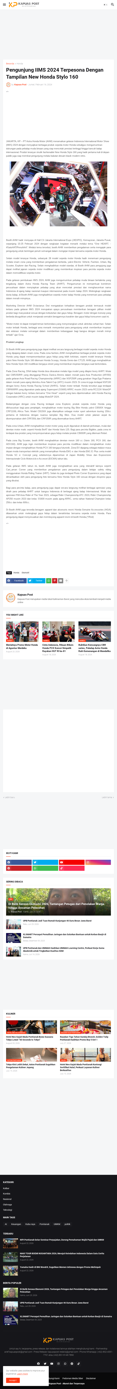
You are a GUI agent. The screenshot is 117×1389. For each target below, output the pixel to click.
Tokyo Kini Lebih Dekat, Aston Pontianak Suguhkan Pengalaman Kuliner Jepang (30, 1066)
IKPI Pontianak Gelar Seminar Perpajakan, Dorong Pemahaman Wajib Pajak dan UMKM (62, 1240)
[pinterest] (19, 868)
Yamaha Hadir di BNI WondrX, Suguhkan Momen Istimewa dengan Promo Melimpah (60, 1267)
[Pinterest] (54, 580)
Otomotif (25, 573)
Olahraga (7, 1204)
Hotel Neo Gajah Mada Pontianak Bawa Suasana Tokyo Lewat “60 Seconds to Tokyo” (29, 1038)
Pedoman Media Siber (72, 1378)
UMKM (57, 1224)
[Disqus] (58, 752)
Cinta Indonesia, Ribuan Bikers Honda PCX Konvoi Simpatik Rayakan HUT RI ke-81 (57, 648)
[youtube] (72, 862)
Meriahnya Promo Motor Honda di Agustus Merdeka (22, 646)
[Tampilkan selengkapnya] (66, 580)
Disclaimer (91, 1378)
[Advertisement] (58, 34)
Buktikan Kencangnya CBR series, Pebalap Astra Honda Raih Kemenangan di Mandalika (94, 648)
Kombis (6, 1193)
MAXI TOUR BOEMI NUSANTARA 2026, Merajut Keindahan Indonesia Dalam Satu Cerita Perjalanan (62, 1255)
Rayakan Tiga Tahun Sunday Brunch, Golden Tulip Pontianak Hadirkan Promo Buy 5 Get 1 (84, 1038)
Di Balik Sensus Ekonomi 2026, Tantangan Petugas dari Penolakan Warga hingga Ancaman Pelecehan (64, 1290)
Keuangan (16, 1224)
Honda (20, 64)
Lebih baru (10, 797)
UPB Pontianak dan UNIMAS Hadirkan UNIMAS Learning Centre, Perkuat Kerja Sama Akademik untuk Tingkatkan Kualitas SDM (63, 949)
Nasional (7, 1199)
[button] (4, 4)
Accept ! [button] (13, 1380)
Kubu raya (30, 1224)
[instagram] (98, 862)
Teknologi (7, 1210)
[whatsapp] (45, 868)
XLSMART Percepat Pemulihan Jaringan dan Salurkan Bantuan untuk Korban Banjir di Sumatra (64, 935)
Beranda (10, 64)
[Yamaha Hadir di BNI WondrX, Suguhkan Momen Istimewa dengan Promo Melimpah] (10, 1271)
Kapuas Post (25, 594)
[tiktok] (72, 868)
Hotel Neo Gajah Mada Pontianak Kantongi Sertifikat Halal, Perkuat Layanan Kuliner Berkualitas (81, 1067)
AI (6, 1224)
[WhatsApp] (48, 580)
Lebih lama (107, 797)
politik (67, 1224)
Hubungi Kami (52, 1378)
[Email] (60, 580)
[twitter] (45, 862)
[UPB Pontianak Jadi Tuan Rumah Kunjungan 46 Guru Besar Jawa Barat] (13, 924)
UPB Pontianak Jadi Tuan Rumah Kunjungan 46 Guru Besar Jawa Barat (57, 921)
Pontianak (44, 1224)
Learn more (22, 1374)
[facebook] (19, 862)
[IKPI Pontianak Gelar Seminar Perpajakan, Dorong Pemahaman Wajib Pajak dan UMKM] (10, 1243)
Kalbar (6, 1188)
